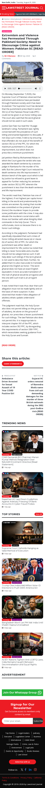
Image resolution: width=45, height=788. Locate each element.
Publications (13, 420)
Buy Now (32, 420)
